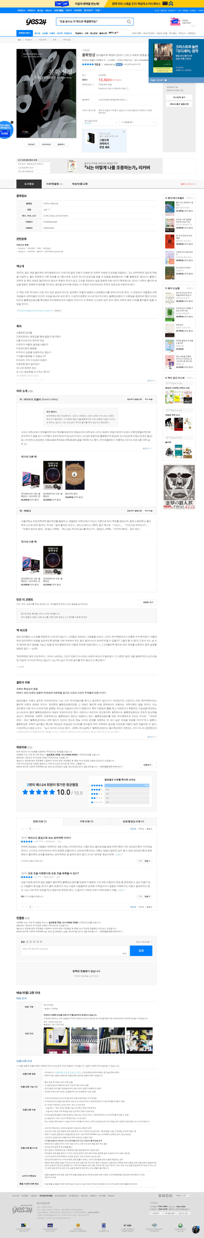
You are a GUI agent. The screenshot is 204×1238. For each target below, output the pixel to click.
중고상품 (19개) (89, 122)
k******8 (169, 410)
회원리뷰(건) (110, 64)
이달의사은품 (161, 33)
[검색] (128, 21)
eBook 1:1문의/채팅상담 (178, 1209)
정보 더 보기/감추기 (102, 64)
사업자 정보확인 (93, 1212)
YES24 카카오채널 (159, 1195)
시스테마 (111, 60)
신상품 (45, 33)
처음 (22, 829)
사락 (86, 33)
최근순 (133, 829)
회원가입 (164, 10)
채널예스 (79, 33)
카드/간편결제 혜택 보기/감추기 (126, 100)
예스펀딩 (94, 33)
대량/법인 (192, 33)
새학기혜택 (136, 33)
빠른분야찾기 (25, 33)
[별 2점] (27, 942)
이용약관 (33, 1196)
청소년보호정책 (60, 1196)
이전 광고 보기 (192, 25)
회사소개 (15, 1196)
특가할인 (173, 33)
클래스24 (103, 33)
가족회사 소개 (183, 1195)
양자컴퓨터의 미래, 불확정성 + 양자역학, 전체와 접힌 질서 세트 (30, 496)
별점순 (149, 829)
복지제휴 (102, 1196)
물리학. (168, 442)
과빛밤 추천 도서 (172, 415)
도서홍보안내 (74, 1196)
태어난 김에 (104, 140)
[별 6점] (34, 942)
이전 (26, 829)
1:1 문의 (77, 1072)
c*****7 (38, 877)
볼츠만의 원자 (71, 494)
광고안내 (84, 1196)
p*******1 (39, 842)
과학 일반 (67, 40)
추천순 (141, 829)
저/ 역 (94, 60)
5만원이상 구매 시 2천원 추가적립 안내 (127, 88)
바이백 (60, 33)
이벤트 (52, 33)
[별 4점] (30, 942)
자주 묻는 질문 (170, 1213)
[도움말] (93, 85)
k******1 (169, 383)
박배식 (100, 60)
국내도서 (28, 40)
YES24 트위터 (167, 1195)
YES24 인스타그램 (170, 1195)
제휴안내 (93, 1196)
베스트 (37, 33)
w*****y (169, 438)
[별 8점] (37, 942)
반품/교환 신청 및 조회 (64, 1072)
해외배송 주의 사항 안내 (179, 87)
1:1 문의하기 (156, 1213)
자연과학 (42, 40)
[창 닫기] (123, 132)
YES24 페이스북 (163, 1195)
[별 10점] (40, 942)
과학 (54, 40)
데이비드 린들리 (88, 60)
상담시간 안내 (184, 1213)
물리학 (39, 251)
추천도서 (182, 33)
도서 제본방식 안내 (49, 209)
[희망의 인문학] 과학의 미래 (177, 388)
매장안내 (68, 33)
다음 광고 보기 (194, 25)
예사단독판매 (148, 33)
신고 (60, 842)
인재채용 (24, 1196)
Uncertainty (144, 60)
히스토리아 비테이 (183, 268)
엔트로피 (179, 325)
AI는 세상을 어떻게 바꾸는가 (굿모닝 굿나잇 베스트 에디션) (184, 358)
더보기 (189, 198)
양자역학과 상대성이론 (54, 251)
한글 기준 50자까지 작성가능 (35, 949)
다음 (34, 829)
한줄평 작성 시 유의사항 (151, 942)
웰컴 (19, 40)
